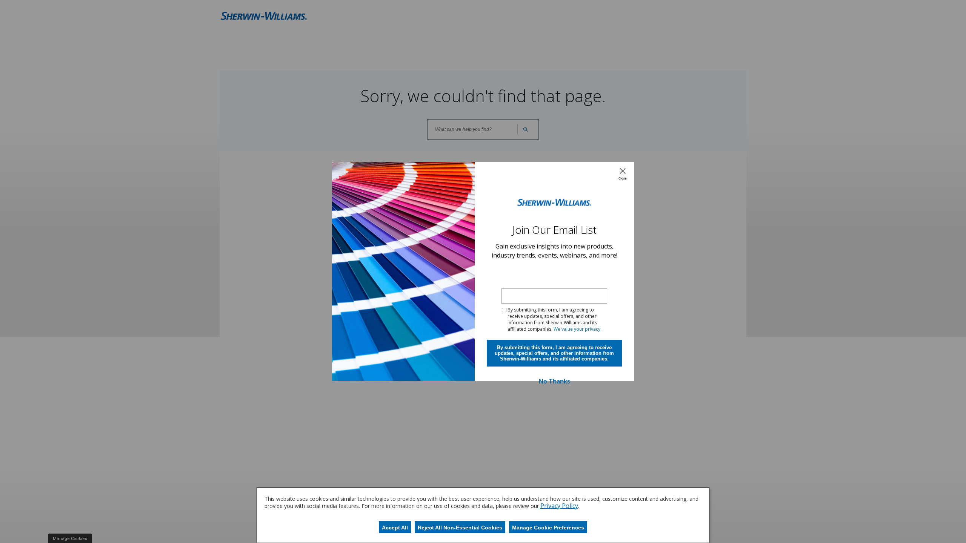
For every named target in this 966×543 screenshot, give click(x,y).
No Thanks (554, 381)
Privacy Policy (559, 506)
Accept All (395, 528)
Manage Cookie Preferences (548, 528)
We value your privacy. (577, 329)
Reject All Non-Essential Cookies (460, 528)
